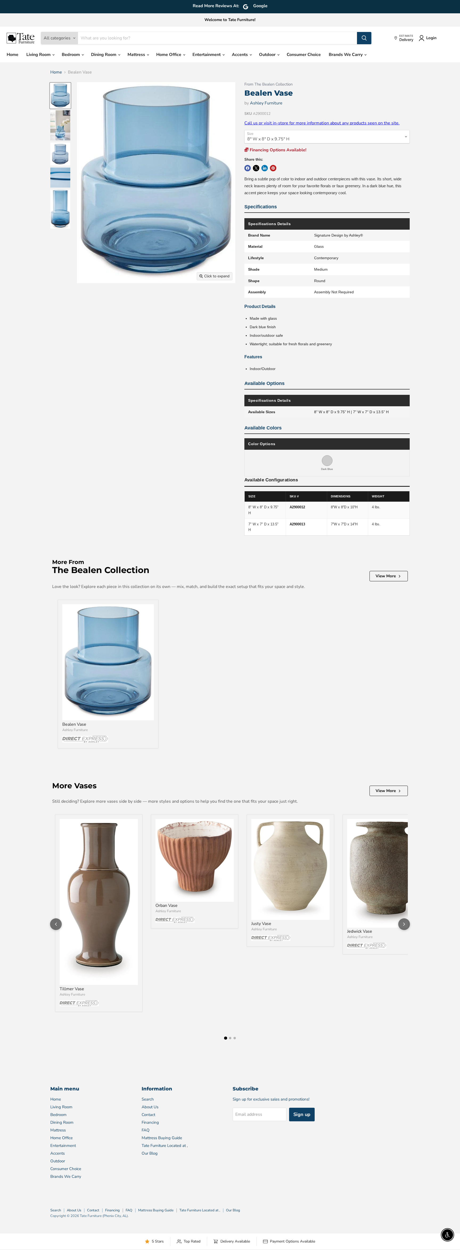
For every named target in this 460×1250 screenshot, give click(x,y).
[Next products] (404, 924)
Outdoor (268, 55)
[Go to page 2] (230, 1038)
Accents (240, 55)
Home (12, 55)
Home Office (169, 55)
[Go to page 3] (234, 1038)
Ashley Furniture (266, 103)
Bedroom (71, 55)
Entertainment (207, 55)
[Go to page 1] (225, 1038)
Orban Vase (166, 905)
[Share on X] (256, 168)
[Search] (364, 38)
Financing (150, 1122)
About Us (150, 1107)
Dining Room (104, 55)
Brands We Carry (346, 55)
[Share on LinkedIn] (264, 168)
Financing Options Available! (277, 150)
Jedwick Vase (359, 931)
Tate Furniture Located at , (165, 1145)
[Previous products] (56, 924)
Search (148, 1099)
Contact (148, 1114)
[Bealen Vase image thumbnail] (60, 96)
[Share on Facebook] (247, 168)
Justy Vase (261, 924)
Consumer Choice (304, 55)
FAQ (146, 1130)
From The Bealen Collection (268, 84)
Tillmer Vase (72, 989)
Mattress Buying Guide (162, 1138)
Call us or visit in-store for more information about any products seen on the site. (322, 123)
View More (386, 576)
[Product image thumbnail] (60, 125)
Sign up (301, 1114)
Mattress (137, 55)
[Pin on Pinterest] (273, 168)
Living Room (39, 55)
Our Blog (150, 1153)
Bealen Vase (74, 724)
